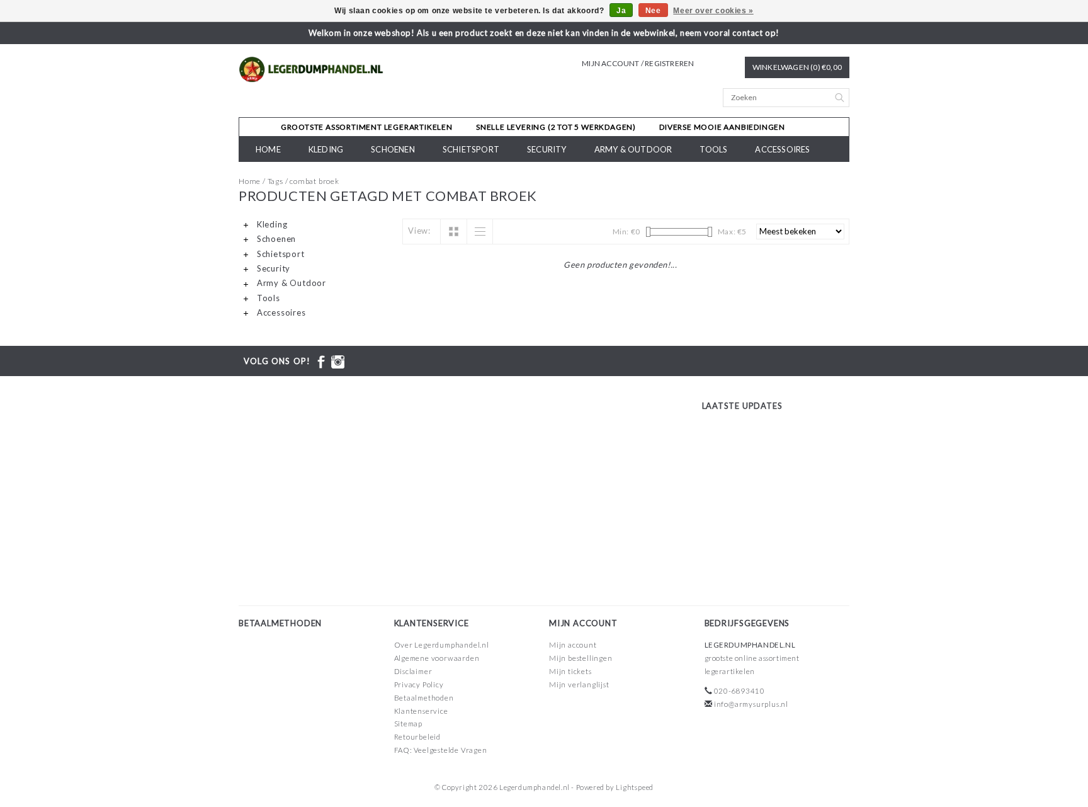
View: (419, 231)
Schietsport (471, 149)
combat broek (314, 181)
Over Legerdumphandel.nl (441, 645)
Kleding (326, 149)
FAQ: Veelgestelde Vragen (440, 750)
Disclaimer (413, 671)
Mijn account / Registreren (638, 63)
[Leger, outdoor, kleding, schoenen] (311, 70)
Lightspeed (635, 787)
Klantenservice (421, 711)
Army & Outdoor (633, 149)
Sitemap (408, 723)
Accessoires (782, 149)
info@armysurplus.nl (751, 704)
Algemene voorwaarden (437, 658)
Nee (653, 10)
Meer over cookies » (713, 10)
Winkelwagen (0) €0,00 (797, 67)
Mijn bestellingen (581, 658)
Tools (713, 149)
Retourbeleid (417, 737)
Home (268, 149)
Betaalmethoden (424, 698)
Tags (275, 181)
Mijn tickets (570, 671)
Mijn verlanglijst (579, 684)
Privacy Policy (419, 684)
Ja (621, 10)
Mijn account (573, 645)
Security (547, 149)
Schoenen (393, 149)
